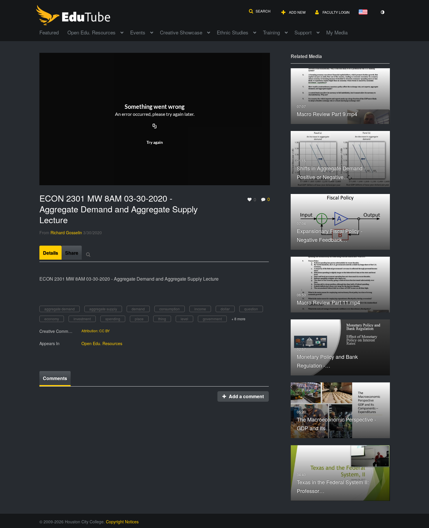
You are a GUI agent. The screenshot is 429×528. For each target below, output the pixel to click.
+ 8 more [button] (238, 318)
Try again (155, 142)
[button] (259, 11)
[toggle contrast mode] (382, 12)
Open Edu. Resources (101, 343)
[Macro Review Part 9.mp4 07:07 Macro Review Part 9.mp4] (340, 95)
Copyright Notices (122, 521)
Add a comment (246, 396)
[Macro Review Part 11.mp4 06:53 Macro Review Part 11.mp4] (340, 284)
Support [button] (303, 32)
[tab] (50, 253)
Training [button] (271, 32)
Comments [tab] (55, 378)
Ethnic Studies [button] (232, 32)
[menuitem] (53, 32)
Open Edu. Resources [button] (91, 32)
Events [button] (137, 32)
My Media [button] (337, 32)
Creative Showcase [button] (181, 32)
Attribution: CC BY (95, 331)
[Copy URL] (154, 126)
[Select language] (364, 12)
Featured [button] (49, 32)
